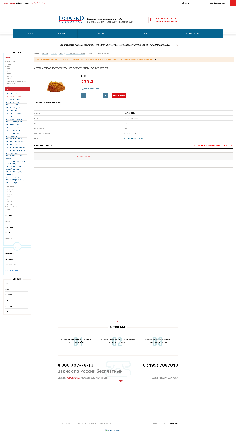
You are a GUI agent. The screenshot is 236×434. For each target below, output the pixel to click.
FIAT (8, 71)
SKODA (9, 202)
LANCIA (10, 79)
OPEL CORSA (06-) (12, 110)
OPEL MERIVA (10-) (12, 133)
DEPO (7, 289)
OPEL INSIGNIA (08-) (13, 125)
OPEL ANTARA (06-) (12, 93)
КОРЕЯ (7, 221)
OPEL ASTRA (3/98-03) (14, 99)
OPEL (8, 89)
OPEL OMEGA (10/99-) (13, 144)
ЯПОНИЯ (8, 216)
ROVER (9, 194)
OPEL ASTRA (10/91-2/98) (15, 96)
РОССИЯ (8, 238)
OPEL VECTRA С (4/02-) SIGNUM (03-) (14, 173)
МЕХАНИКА (9, 259)
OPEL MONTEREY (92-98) (14, 139)
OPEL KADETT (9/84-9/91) (15, 127)
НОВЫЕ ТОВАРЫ (11, 270)
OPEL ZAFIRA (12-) (12, 177)
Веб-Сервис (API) (192, 34)
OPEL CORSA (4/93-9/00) (14, 119)
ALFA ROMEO (11, 61)
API (6, 283)
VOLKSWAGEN (12, 206)
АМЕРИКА (9, 227)
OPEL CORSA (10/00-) (13, 113)
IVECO (9, 76)
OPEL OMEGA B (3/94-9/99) (15, 150)
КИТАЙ (7, 233)
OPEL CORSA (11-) (12, 116)
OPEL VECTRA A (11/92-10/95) (14, 157)
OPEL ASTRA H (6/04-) (13, 102)
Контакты (144, 34)
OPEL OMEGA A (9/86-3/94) (15, 147)
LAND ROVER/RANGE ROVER (16, 81)
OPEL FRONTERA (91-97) (14, 122)
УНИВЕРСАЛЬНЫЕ (12, 265)
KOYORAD (9, 306)
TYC (6, 312)
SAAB (9, 197)
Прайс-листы (101, 34)
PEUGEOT (10, 187)
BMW (8, 66)
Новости (29, 34)
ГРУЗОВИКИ (10, 253)
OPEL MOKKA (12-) (12, 136)
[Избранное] (233, 5)
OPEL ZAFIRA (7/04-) (13, 183)
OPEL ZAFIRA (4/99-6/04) (15, 180)
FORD (9, 74)
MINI (9, 86)
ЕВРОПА (8, 57)
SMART (9, 204)
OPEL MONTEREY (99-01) (14, 142)
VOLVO (9, 209)
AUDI (9, 64)
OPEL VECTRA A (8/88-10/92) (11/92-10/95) (16, 162)
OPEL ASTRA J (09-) (12, 105)
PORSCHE (10, 189)
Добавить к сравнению (91, 89)
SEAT (9, 199)
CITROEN (10, 69)
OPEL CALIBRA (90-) (13, 108)
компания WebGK (173, 423)
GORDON (8, 295)
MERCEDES (11, 84)
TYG (6, 300)
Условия (61, 34)
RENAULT (10, 192)
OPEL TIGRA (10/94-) (13, 153)
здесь (155, 59)
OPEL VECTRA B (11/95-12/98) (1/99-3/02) (14, 167)
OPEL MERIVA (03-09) (13, 130)
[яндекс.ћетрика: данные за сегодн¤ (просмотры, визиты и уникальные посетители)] (112, 430)
